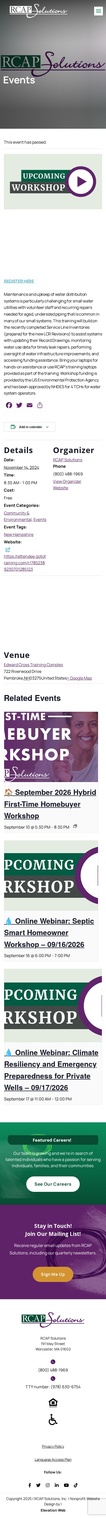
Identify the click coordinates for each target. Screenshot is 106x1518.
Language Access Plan (53, 1459)
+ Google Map (79, 678)
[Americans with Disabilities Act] (53, 1419)
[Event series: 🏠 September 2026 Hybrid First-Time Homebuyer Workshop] (75, 826)
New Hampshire (18, 534)
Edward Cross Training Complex (33, 664)
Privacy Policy (53, 1446)
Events (39, 519)
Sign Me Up (53, 1274)
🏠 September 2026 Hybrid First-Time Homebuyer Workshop (50, 804)
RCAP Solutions (67, 460)
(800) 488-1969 (53, 1370)
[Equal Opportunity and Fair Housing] (53, 1402)
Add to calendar (30, 426)
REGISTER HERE (19, 281)
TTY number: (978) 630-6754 (53, 1387)
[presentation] (51, 747)
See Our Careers (53, 1184)
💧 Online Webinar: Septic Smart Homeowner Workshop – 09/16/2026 (49, 932)
